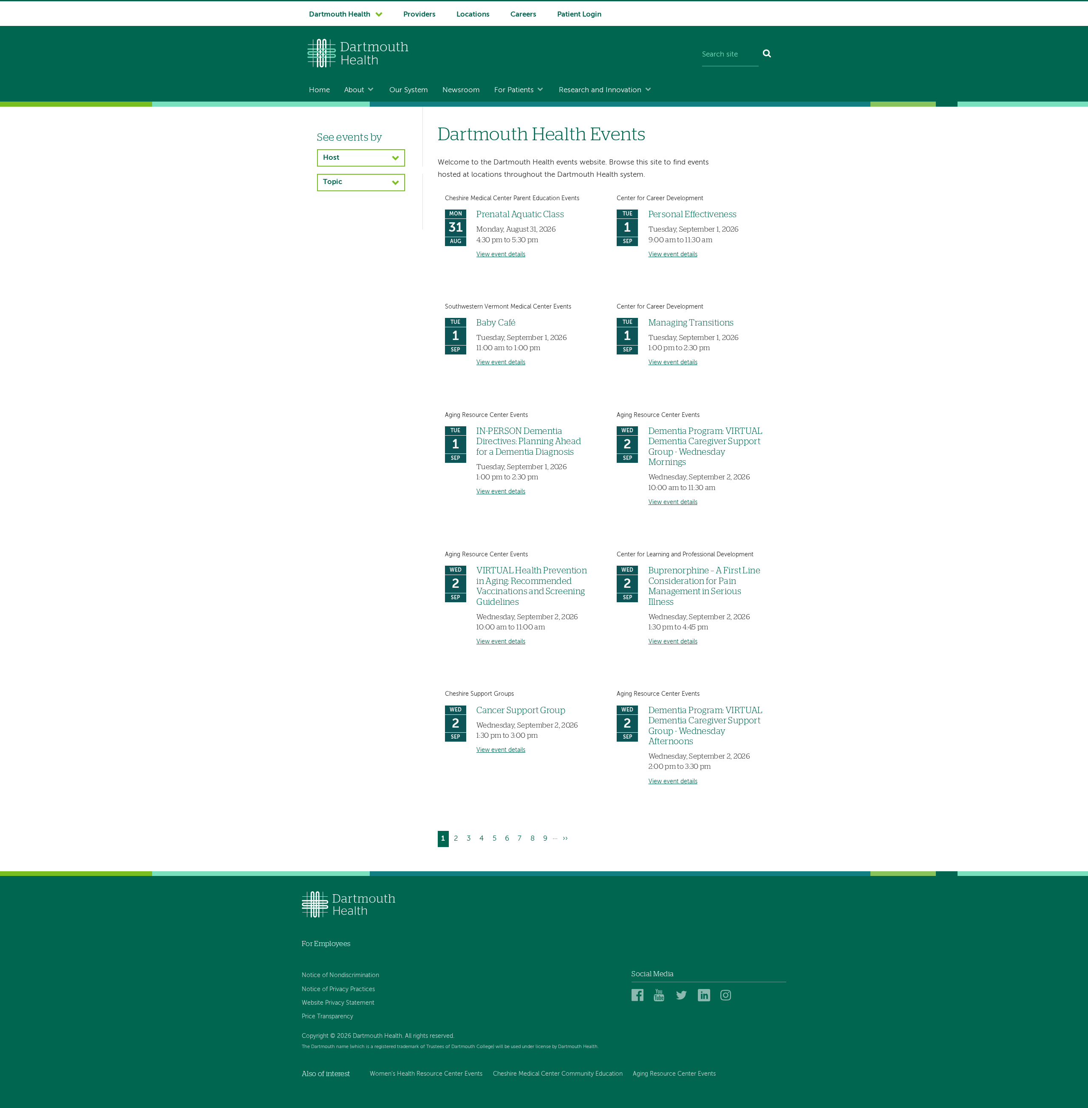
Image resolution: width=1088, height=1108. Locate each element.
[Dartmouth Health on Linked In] (705, 995)
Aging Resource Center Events (674, 1074)
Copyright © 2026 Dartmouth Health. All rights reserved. (378, 1036)
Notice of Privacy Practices (338, 989)
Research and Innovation (600, 90)
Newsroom (461, 90)
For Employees (326, 943)
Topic (332, 182)
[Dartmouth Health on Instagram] (727, 995)
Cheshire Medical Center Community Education (558, 1074)
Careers (523, 14)
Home (319, 90)
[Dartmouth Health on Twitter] (683, 995)
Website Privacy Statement (338, 1003)
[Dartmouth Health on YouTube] (661, 995)
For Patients (514, 90)
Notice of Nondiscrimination (340, 975)
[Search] (767, 55)
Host (331, 158)
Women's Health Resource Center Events (426, 1074)
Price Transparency (327, 1017)
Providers (419, 14)
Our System (408, 90)
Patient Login (579, 14)
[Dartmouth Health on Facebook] (639, 995)
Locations (473, 14)
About (354, 90)
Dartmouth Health (339, 14)
